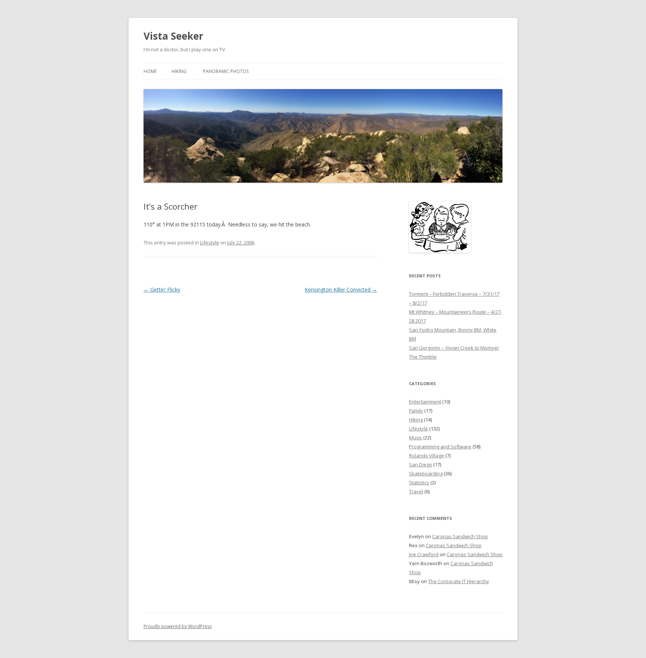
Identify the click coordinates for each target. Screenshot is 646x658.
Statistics (419, 482)
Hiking (179, 71)
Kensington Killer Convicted (341, 289)
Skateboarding (426, 473)
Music (415, 437)
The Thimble (423, 356)
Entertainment (425, 401)
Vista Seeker (173, 36)
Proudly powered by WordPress (178, 626)
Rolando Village (426, 455)
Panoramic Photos (226, 71)
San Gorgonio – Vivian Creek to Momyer (454, 347)
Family (416, 410)
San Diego (420, 464)
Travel (416, 491)
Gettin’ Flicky (162, 289)
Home (150, 71)
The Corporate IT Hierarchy (458, 581)
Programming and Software (440, 446)
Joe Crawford (424, 554)
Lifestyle (209, 242)
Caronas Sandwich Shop (460, 536)
